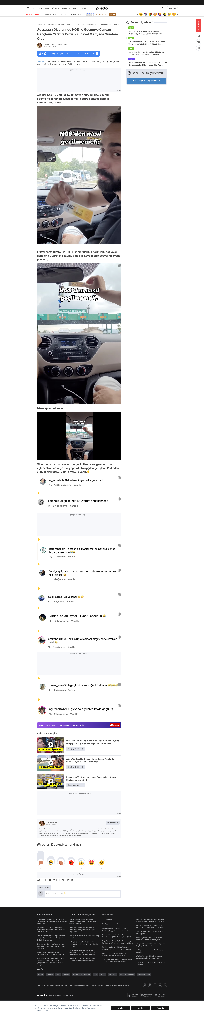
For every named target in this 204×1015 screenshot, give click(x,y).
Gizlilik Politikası (61, 985)
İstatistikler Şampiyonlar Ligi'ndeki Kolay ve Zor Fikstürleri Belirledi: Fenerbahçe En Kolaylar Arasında (146, 53)
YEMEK (76, 8)
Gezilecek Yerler (144, 974)
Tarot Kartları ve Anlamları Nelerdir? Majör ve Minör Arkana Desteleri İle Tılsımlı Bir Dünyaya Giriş (151, 921)
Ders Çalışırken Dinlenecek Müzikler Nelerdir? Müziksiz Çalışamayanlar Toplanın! (149, 940)
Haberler (40, 24)
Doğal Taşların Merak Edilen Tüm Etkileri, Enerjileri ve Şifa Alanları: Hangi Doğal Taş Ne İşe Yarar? (116, 943)
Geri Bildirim (50, 985)
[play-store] (147, 995)
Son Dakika (112, 974)
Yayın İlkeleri (117, 985)
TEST (34, 8)
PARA (84, 8)
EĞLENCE (66, 8)
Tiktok (102, 974)
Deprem (50, 974)
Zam (58, 974)
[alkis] (169, 14)
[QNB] (141, 14)
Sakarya (40, 61)
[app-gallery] (160, 995)
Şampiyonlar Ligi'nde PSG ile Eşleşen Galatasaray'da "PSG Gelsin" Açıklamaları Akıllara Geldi (145, 32)
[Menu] (27, 8)
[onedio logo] (102, 8)
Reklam (83, 985)
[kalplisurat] (174, 14)
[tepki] (40, 862)
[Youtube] (160, 985)
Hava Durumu (107, 919)
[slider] (84, 457)
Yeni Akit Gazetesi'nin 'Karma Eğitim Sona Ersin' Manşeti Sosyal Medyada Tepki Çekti (82, 929)
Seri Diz (112, 14)
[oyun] (164, 14)
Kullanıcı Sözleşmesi (105, 985)
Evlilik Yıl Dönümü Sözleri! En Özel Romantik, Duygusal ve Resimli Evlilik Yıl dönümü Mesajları (116, 931)
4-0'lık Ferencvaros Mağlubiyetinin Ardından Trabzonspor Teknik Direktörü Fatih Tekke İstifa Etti (146, 43)
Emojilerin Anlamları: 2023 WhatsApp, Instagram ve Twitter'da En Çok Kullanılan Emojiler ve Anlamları (117, 949)
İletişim (88, 985)
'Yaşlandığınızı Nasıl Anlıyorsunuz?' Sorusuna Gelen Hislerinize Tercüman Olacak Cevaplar (83, 921)
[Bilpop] (155, 14)
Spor (131, 28)
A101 (95, 974)
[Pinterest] (165, 985)
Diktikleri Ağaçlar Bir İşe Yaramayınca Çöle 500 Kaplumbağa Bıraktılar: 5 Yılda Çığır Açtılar (147, 63)
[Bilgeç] (150, 14)
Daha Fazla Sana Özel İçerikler (145, 81)
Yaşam (48, 24)
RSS (129, 985)
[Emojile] (159, 14)
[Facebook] (150, 985)
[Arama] (163, 8)
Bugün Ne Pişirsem (127, 974)
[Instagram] (145, 985)
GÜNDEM (55, 8)
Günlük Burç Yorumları (81, 974)
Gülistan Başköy (55, 44)
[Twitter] (155, 985)
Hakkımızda (41, 985)
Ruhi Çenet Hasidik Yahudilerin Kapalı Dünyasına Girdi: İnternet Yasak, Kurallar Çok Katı (83, 944)
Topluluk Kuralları (73, 985)
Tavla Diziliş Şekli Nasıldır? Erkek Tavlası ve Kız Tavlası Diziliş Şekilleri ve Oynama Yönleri (117, 961)
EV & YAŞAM (44, 8)
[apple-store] (134, 995)
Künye (125, 985)
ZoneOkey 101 (101, 14)
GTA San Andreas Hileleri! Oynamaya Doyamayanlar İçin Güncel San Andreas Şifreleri (150, 958)
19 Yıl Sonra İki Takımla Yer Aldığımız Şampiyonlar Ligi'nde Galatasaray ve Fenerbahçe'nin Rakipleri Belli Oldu (82, 952)
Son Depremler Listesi (110, 924)
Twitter (40, 974)
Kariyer (94, 985)
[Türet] (145, 14)
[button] (113, 457)
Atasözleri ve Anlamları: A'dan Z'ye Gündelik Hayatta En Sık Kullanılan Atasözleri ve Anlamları (114, 955)
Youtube (66, 974)
